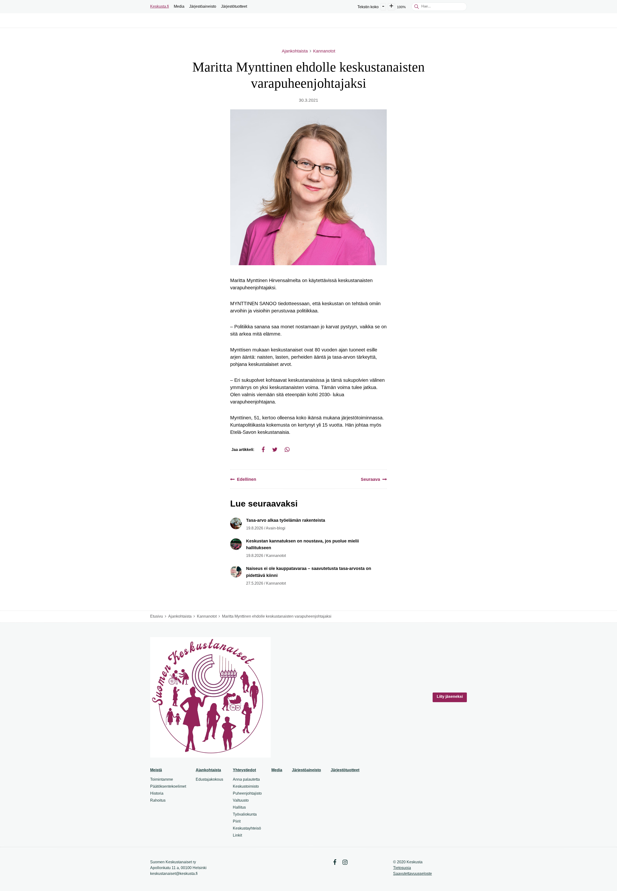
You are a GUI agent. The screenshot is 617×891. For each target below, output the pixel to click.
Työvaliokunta (245, 814)
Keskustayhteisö (247, 828)
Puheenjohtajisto (247, 793)
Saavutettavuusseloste (412, 873)
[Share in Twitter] (274, 449)
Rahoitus (158, 800)
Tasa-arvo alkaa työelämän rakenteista (285, 520)
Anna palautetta (246, 779)
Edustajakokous (209, 779)
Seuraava (370, 479)
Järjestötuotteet (234, 6)
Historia (156, 793)
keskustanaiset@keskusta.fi (174, 873)
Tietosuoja (402, 868)
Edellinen (246, 479)
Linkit (237, 835)
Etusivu (156, 616)
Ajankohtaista (295, 51)
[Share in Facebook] (263, 449)
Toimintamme (161, 779)
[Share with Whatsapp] (287, 449)
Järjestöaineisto (202, 6)
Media (179, 6)
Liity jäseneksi (450, 696)
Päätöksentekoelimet (168, 786)
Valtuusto (241, 800)
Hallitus (239, 807)
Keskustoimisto (246, 786)
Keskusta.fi (159, 6)
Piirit (237, 821)
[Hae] (416, 6)
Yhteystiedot (244, 770)
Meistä (156, 770)
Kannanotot (324, 51)
